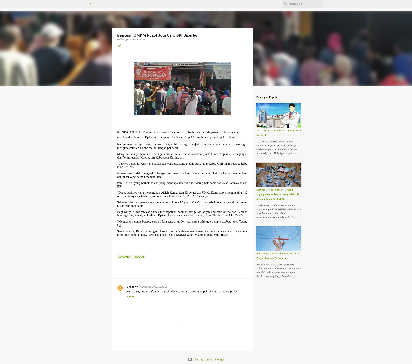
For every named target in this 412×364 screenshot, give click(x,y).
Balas (130, 296)
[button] (119, 46)
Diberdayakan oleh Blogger (208, 359)
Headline (139, 257)
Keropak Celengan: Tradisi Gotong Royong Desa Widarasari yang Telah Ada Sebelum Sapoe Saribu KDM (277, 194)
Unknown (132, 286)
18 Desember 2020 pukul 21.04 (153, 287)
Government (125, 257)
